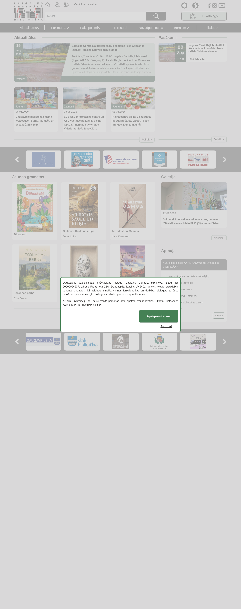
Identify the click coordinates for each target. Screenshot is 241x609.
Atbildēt (219, 315)
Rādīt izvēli (166, 326)
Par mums (58, 28)
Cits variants (175, 309)
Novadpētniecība (151, 28)
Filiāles (210, 28)
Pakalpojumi (89, 28)
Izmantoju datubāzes (180, 289)
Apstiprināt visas (159, 316)
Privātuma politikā (90, 305)
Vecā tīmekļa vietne (85, 4)
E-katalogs (210, 16)
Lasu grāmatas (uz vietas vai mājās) (188, 276)
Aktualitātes (28, 28)
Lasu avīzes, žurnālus (180, 282)
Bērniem (180, 28)
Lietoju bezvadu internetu (182, 296)
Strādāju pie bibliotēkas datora (185, 302)
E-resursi (120, 28)
